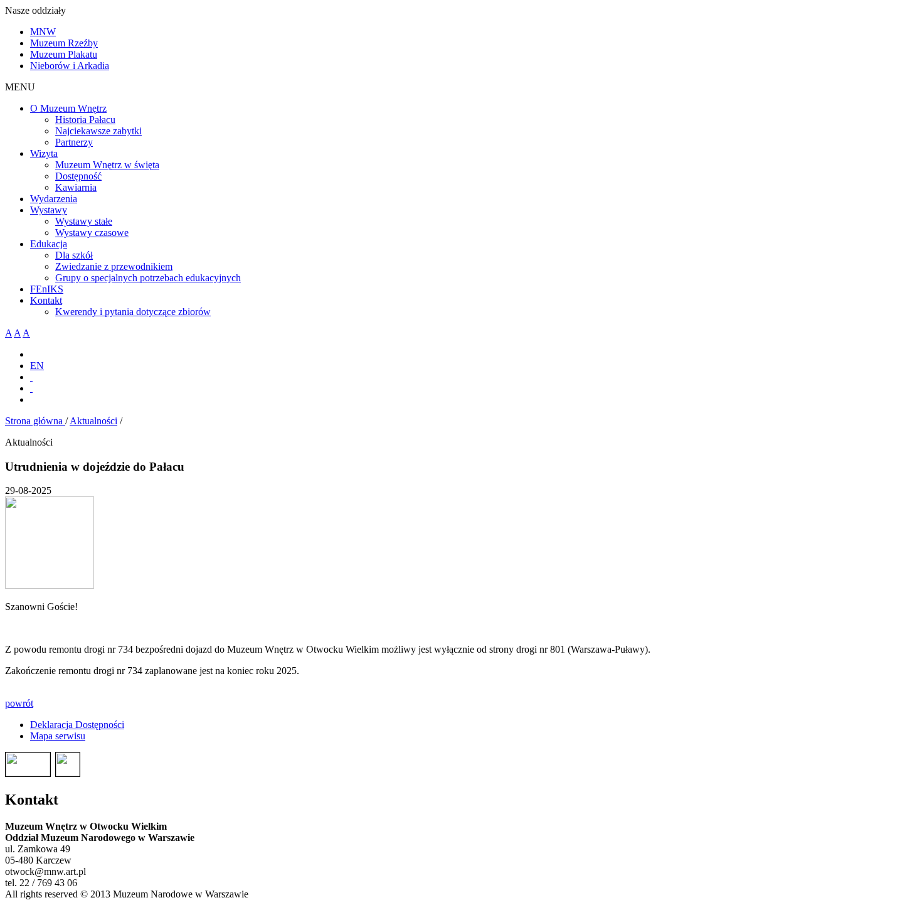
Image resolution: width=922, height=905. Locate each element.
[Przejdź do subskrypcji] (31, 388)
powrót (19, 703)
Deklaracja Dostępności (77, 724)
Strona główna (35, 420)
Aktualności (93, 420)
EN (37, 365)
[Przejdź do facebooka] (31, 377)
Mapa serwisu (57, 736)
